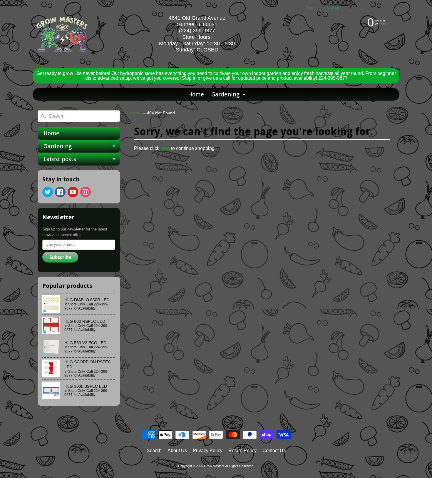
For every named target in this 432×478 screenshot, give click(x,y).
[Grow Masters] (62, 34)
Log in (312, 8)
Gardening (229, 95)
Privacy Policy (207, 450)
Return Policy (242, 450)
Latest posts (81, 161)
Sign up (332, 8)
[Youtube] (73, 192)
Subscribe (60, 257)
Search (154, 450)
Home (196, 94)
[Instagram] (85, 192)
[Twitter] (47, 192)
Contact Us (274, 450)
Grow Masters (214, 466)
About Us (177, 450)
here (165, 148)
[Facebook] (60, 192)
